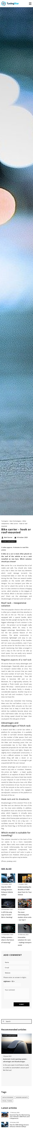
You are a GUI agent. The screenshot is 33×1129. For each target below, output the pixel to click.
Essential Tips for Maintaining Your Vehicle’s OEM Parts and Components (20, 1116)
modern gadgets (22, 1097)
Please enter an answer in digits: (15, 977)
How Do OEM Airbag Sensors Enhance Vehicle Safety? (19, 1125)
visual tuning (7, 1101)
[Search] (3, 1021)
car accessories (7, 1097)
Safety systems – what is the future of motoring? (7, 939)
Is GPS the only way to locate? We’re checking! (6, 914)
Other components (8, 541)
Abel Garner (8, 537)
